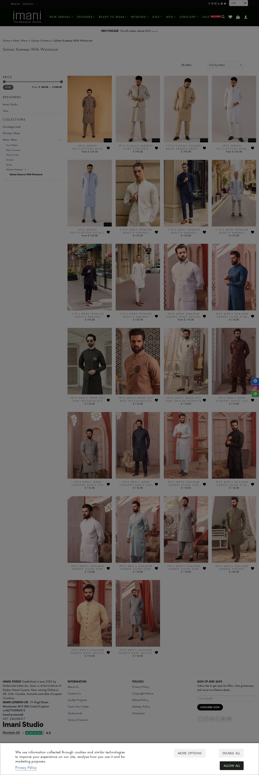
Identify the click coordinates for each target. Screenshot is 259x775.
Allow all (232, 766)
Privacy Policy (26, 767)
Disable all (231, 753)
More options (190, 753)
